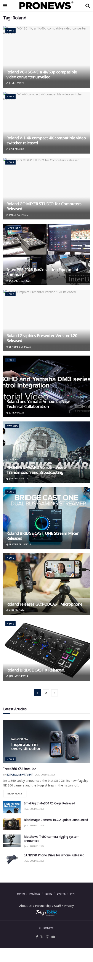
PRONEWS (48, 928)
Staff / (59, 906)
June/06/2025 (16, 412)
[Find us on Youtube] (53, 937)
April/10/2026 (16, 149)
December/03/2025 (19, 280)
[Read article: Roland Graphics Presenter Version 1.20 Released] (46, 320)
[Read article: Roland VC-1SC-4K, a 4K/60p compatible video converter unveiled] (46, 57)
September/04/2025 (19, 346)
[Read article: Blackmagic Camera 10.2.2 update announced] (12, 824)
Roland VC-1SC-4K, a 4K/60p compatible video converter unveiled (41, 74)
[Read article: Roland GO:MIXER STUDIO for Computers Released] (46, 188)
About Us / (27, 906)
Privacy (69, 906)
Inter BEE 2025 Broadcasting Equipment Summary (42, 272)
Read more (16, 792)
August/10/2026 (35, 860)
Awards (12, 425)
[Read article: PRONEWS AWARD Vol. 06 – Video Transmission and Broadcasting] (46, 452)
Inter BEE (13, 228)
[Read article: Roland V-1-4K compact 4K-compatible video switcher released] (46, 123)
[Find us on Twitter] (42, 937)
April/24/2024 (16, 610)
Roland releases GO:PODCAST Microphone (44, 604)
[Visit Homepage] (46, 5)
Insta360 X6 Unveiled (19, 768)
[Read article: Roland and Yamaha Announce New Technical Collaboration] (46, 386)
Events (61, 893)
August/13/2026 (46, 774)
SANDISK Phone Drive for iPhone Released (54, 855)
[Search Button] (87, 5)
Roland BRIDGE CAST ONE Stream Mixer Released (42, 536)
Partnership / (44, 906)
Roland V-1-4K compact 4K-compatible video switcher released (46, 140)
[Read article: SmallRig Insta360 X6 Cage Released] (12, 807)
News (10, 30)
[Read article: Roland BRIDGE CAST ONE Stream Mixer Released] (46, 518)
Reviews (34, 893)
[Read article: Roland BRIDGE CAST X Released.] (46, 650)
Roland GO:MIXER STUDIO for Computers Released (44, 206)
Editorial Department (19, 774)
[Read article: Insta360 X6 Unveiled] (46, 741)
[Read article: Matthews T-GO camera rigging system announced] (12, 841)
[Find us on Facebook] (37, 937)
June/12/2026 (16, 83)
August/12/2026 (35, 825)
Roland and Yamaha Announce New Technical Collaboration (37, 404)
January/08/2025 (18, 478)
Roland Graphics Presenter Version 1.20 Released (41, 338)
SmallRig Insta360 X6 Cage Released (49, 803)
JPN (72, 893)
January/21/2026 (18, 214)
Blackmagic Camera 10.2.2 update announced (56, 820)
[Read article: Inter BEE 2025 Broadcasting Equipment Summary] (46, 254)
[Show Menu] (5, 5)
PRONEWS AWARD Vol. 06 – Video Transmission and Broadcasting (36, 470)
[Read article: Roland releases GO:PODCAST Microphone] (46, 584)
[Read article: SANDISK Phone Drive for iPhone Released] (12, 859)
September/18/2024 (19, 544)
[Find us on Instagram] (47, 937)
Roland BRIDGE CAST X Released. (35, 670)
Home (21, 893)
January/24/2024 (18, 676)
